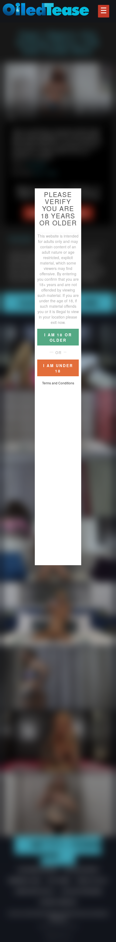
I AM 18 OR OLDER (58, 337)
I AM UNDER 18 (58, 368)
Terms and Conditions (58, 383)
